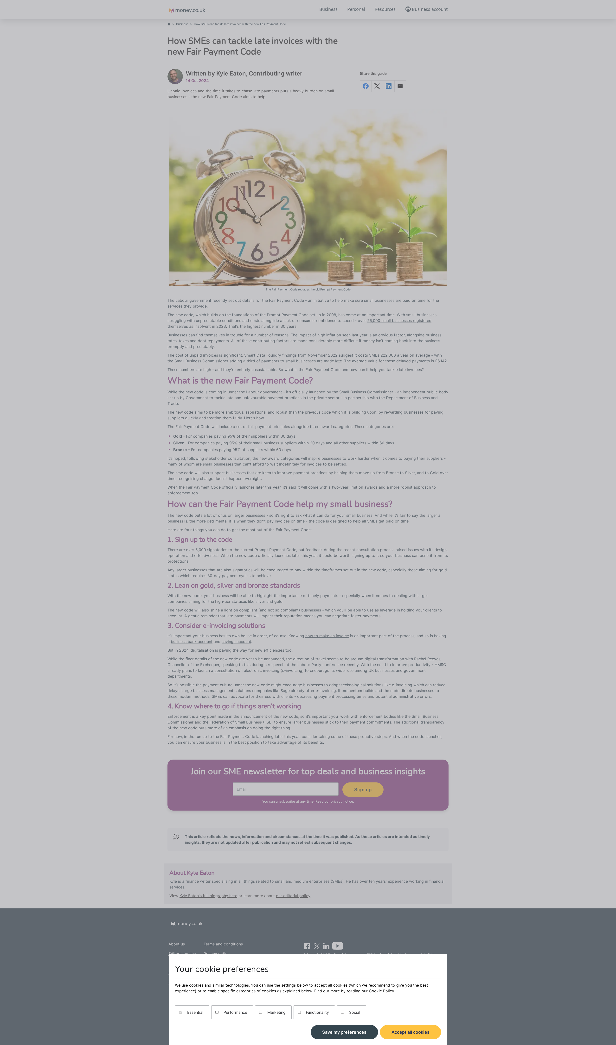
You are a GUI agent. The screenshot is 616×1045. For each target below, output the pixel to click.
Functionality (317, 1012)
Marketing (276, 1012)
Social (354, 1012)
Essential (194, 1012)
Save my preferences (344, 1032)
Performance (234, 1012)
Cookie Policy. (382, 990)
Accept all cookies (410, 1032)
